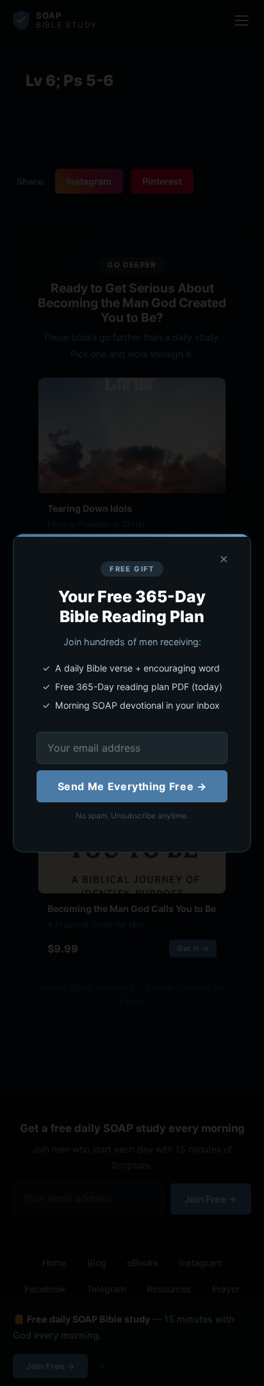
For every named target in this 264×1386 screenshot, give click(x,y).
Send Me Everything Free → (132, 786)
